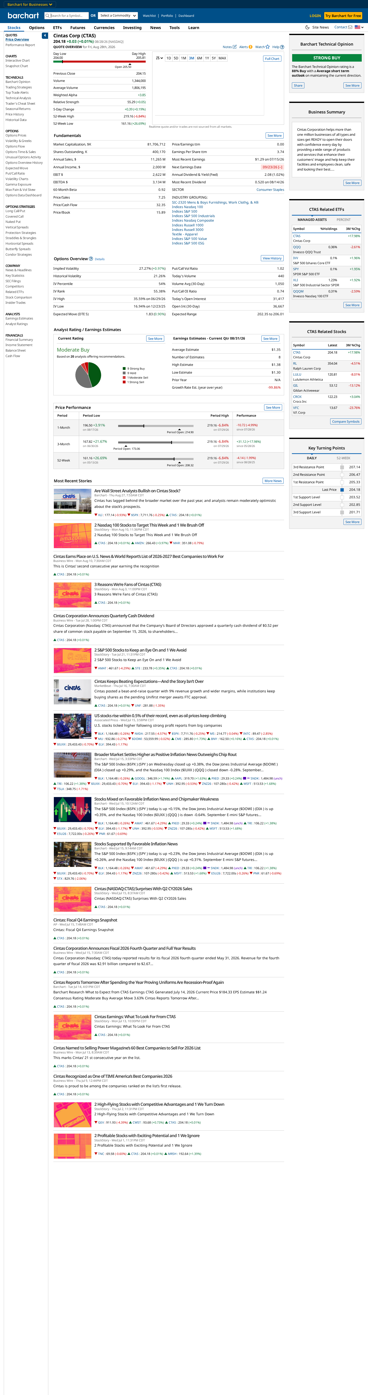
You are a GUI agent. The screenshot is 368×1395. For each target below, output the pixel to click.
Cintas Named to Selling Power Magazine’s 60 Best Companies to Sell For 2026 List (127, 1047)
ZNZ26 (206, 784)
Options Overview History (24, 162)
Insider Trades (16, 302)
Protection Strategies (21, 232)
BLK (100, 733)
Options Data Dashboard (24, 195)
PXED (215, 778)
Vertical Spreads (17, 227)
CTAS (173, 515)
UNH (169, 784)
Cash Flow (13, 356)
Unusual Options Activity (23, 157)
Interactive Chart (18, 60)
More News (273, 481)
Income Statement (19, 345)
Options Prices (16, 135)
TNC (101, 1154)
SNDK (255, 778)
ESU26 (61, 834)
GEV (101, 1122)
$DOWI (137, 739)
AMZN (139, 543)
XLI (100, 515)
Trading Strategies (19, 87)
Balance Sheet (16, 350)
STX (59, 878)
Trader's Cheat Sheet (20, 103)
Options (37, 27)
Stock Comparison (19, 297)
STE (137, 668)
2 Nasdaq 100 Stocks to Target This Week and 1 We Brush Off (149, 525)
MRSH (172, 1154)
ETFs (57, 27)
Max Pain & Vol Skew (20, 189)
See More (275, 135)
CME (178, 739)
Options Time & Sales (21, 151)
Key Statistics (15, 275)
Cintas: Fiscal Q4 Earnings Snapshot (85, 919)
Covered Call (15, 216)
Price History (15, 114)
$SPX (134, 515)
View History (272, 258)
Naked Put (13, 221)
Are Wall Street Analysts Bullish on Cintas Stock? (137, 490)
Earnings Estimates (19, 318)
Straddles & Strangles (21, 238)
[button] (359, 27)
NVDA (139, 733)
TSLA (60, 789)
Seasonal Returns (18, 108)
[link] (278, 47)
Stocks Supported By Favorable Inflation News (135, 843)
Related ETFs (15, 291)
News (155, 27)
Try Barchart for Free (343, 15)
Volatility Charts (17, 179)
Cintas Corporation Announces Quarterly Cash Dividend (103, 615)
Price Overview (17, 39)
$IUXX (61, 744)
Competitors (15, 286)
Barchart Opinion (18, 81)
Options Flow (15, 146)
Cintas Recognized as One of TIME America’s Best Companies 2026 (112, 1076)
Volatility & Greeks (19, 140)
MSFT (247, 784)
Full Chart (272, 58)
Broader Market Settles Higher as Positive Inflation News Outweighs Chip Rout (165, 754)
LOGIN (315, 15)
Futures (77, 27)
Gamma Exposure (18, 184)
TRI (59, 784)
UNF (138, 705)
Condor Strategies (19, 254)
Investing (132, 27)
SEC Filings (13, 281)
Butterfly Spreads (18, 249)
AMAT (102, 668)
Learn (193, 27)
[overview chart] (218, 92)
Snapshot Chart (17, 66)
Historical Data (16, 119)
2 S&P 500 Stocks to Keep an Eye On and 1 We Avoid (140, 650)
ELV (101, 744)
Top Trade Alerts (17, 92)
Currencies (104, 27)
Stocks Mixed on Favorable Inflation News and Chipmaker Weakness (156, 799)
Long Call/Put (15, 211)
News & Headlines (19, 270)
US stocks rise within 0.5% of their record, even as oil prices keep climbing (160, 715)
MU (100, 739)
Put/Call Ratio (15, 173)
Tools (174, 27)
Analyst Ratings (17, 324)
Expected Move (17, 168)
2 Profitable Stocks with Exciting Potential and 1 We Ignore (147, 1135)
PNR (102, 834)
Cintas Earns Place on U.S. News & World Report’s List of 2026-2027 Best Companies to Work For (138, 556)
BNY (214, 739)
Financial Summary (19, 339)
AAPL (178, 778)
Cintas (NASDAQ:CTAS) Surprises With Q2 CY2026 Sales (143, 888)
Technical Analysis (18, 98)
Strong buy (326, 58)
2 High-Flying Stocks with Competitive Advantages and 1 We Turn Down (159, 1104)
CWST (137, 1122)
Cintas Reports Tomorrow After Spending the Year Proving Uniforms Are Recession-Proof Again (138, 982)
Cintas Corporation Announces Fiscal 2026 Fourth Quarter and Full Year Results (124, 948)
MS (212, 733)
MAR (176, 543)
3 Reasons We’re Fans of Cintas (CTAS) (127, 584)
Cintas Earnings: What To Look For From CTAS (134, 1016)
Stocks (14, 27)
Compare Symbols (345, 421)
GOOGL (140, 778)
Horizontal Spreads (19, 243)
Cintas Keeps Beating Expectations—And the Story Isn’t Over (149, 681)
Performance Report (20, 45)
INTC (246, 733)
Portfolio (167, 16)
